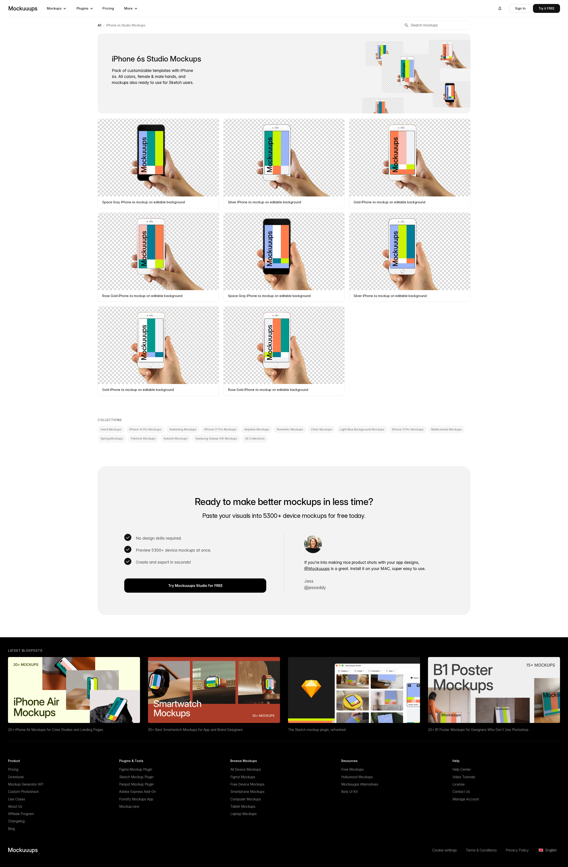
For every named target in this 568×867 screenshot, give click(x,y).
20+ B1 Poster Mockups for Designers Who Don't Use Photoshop (478, 730)
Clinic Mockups (321, 429)
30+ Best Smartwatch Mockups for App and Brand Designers (195, 730)
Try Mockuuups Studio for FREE (195, 585)
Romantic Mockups (290, 429)
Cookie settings (444, 850)
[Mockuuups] (23, 8)
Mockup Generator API (25, 784)
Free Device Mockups (247, 784)
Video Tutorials (463, 777)
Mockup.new (129, 806)
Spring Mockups (112, 438)
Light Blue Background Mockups (362, 429)
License (458, 784)
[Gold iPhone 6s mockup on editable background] (450, 54)
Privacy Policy (517, 850)
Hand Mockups (111, 429)
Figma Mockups (242, 777)
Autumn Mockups (175, 438)
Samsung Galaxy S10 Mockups (216, 438)
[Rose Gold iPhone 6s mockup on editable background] (382, 111)
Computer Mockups (245, 799)
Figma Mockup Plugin (135, 769)
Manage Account (465, 799)
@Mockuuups (317, 568)
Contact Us (461, 792)
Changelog (16, 821)
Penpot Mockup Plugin (136, 784)
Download (16, 777)
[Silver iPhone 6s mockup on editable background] (411, 73)
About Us (15, 806)
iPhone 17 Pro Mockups (220, 429)
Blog (11, 829)
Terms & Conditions (481, 850)
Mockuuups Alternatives (359, 784)
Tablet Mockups (242, 806)
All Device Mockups (245, 769)
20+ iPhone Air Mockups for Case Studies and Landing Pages (55, 730)
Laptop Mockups (243, 814)
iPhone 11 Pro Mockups (408, 429)
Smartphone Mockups (247, 792)
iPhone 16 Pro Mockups (145, 429)
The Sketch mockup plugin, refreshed (317, 730)
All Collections (255, 438)
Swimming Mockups (182, 429)
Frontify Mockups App (136, 799)
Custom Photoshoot (23, 792)
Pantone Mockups (143, 438)
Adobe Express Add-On (137, 792)
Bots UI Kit (349, 792)
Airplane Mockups (256, 429)
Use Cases (16, 799)
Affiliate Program (21, 814)
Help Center (461, 769)
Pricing (108, 8)
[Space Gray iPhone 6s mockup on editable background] (452, 94)
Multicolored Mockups (446, 429)
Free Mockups (352, 769)
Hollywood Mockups (357, 777)
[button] (56, 8)
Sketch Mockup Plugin (136, 777)
